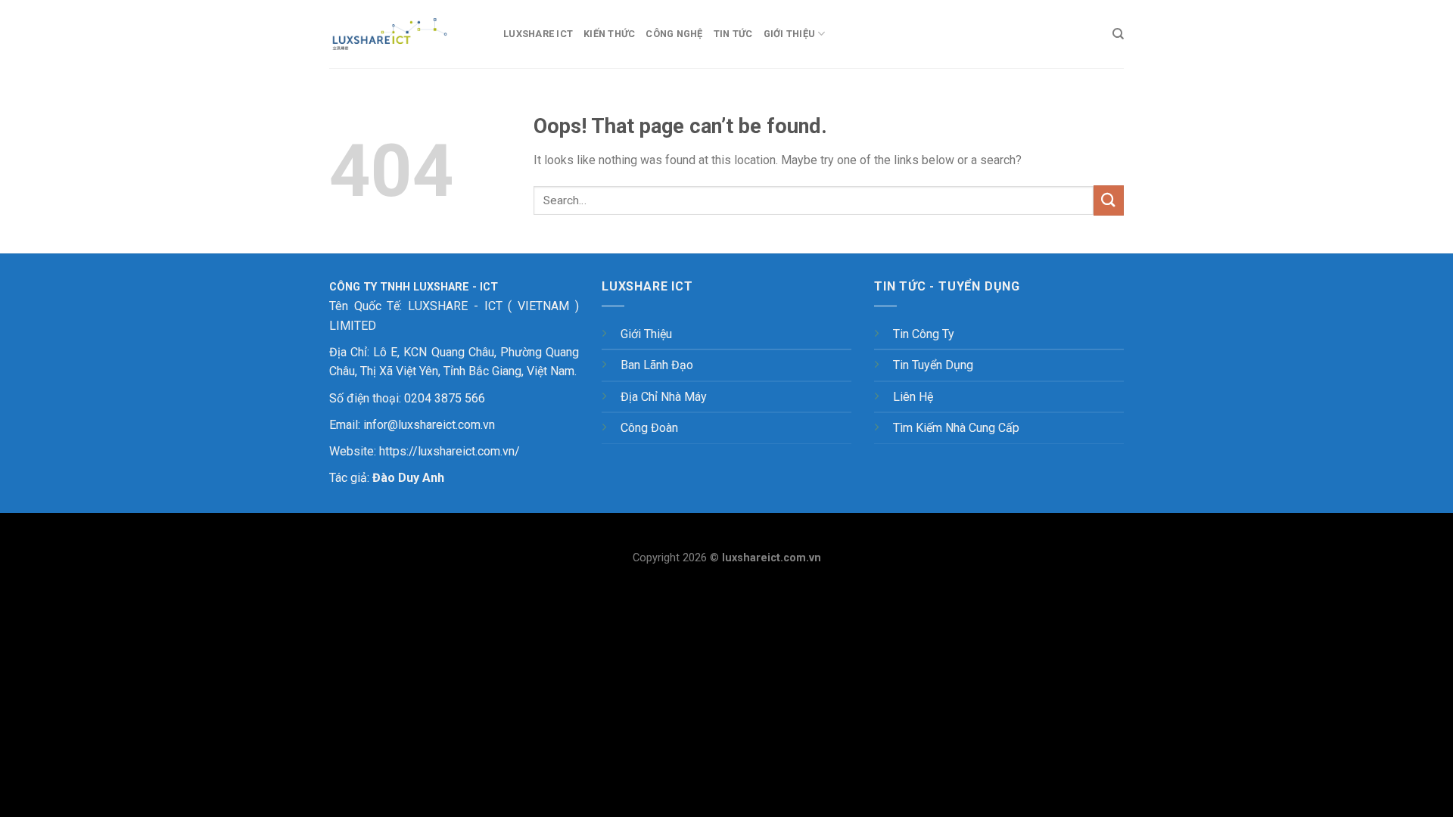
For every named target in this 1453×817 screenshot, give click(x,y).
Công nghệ (674, 33)
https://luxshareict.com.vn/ (449, 451)
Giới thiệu (790, 33)
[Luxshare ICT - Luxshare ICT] (405, 34)
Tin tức (733, 33)
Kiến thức (609, 33)
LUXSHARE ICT (538, 33)
